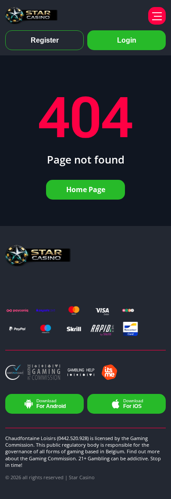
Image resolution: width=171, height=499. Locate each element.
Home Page (85, 189)
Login (126, 40)
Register (45, 40)
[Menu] (157, 16)
